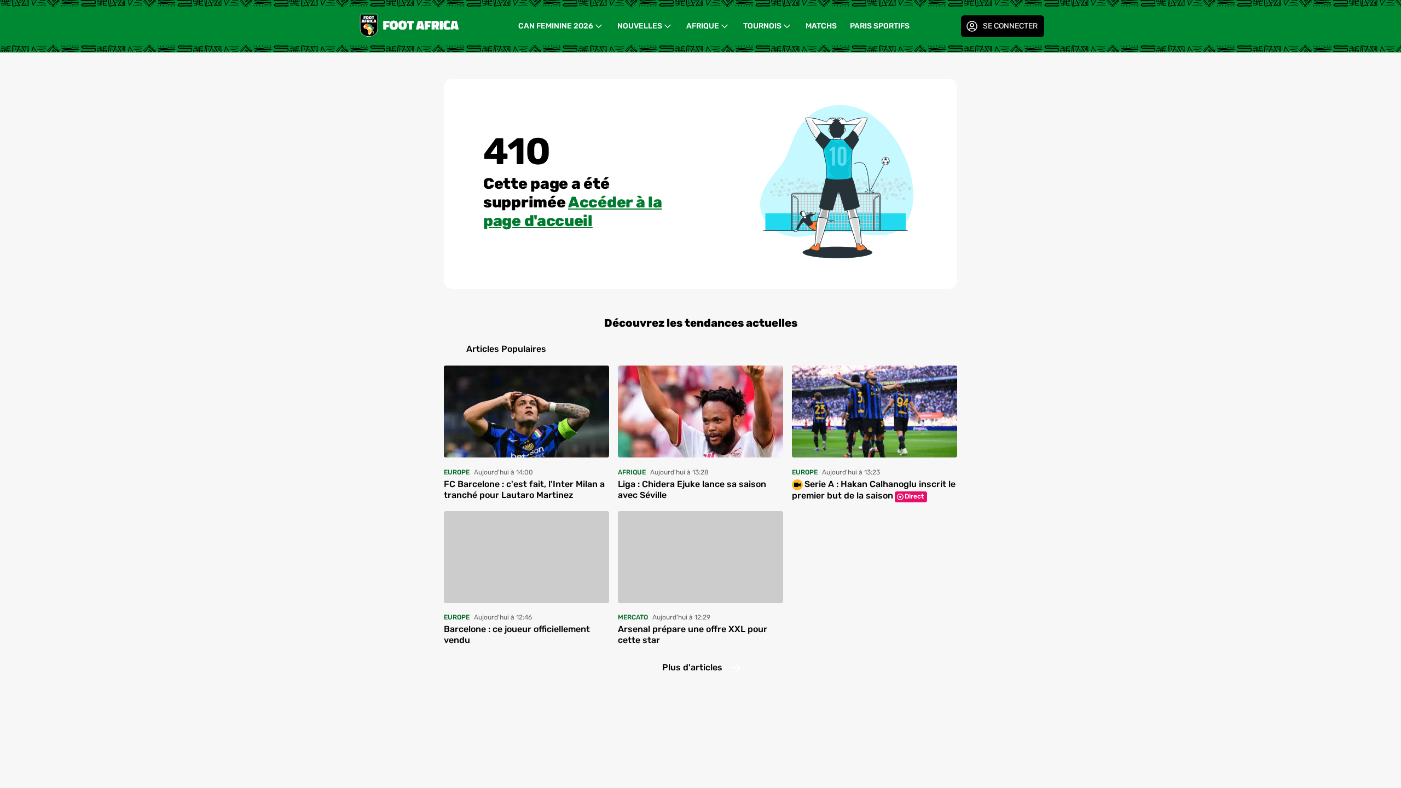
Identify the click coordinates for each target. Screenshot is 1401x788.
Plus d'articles (692, 667)
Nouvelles (639, 26)
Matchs (821, 26)
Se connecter (1010, 26)
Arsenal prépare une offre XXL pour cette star (692, 634)
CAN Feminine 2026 (555, 26)
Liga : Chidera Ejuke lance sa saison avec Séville (692, 489)
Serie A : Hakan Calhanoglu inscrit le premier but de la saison (874, 490)
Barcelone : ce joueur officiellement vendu (517, 634)
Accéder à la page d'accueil (572, 211)
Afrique (702, 26)
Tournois (762, 26)
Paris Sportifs (880, 26)
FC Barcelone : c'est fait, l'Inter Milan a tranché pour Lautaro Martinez (524, 489)
